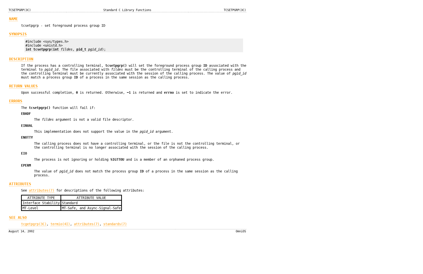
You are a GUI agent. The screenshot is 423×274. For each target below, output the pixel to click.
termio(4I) (60, 224)
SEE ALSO (18, 217)
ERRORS (15, 101)
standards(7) (115, 224)
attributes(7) (41, 190)
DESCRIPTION (21, 59)
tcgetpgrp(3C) (34, 224)
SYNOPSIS (18, 34)
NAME (13, 19)
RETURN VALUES (23, 86)
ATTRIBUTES (20, 184)
